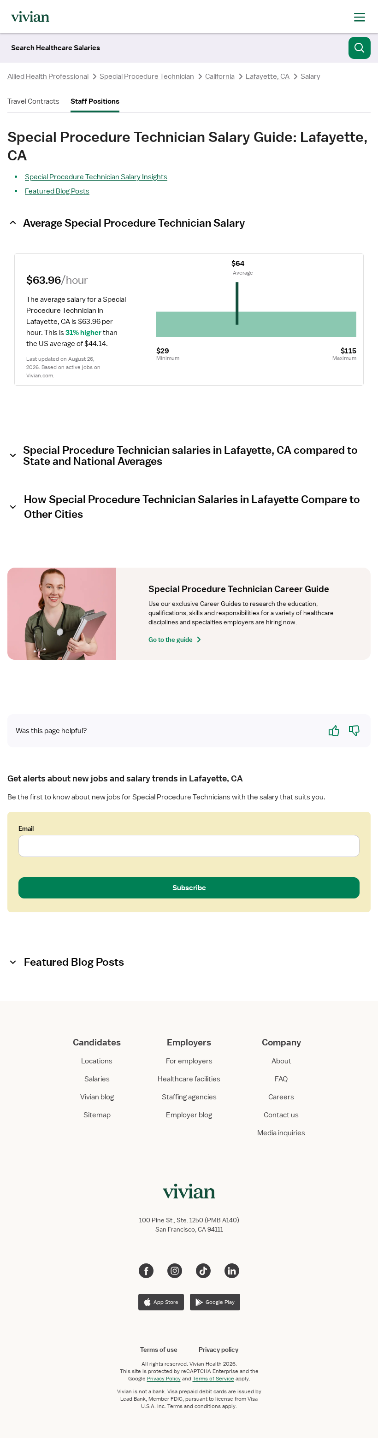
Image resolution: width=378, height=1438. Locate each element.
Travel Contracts (33, 101)
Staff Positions (95, 101)
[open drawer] (359, 16)
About (281, 1061)
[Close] (321, 53)
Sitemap (97, 1115)
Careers (281, 1097)
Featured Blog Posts (57, 191)
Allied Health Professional (48, 76)
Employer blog (189, 1115)
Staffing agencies (189, 1097)
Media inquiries (281, 1133)
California (220, 76)
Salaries (97, 1079)
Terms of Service (213, 1378)
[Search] (359, 48)
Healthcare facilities (189, 1079)
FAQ (281, 1079)
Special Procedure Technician (147, 76)
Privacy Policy (164, 1378)
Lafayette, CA (267, 76)
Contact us (281, 1115)
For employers (189, 1061)
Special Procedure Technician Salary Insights (96, 177)
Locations (96, 1061)
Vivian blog (97, 1097)
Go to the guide (170, 639)
